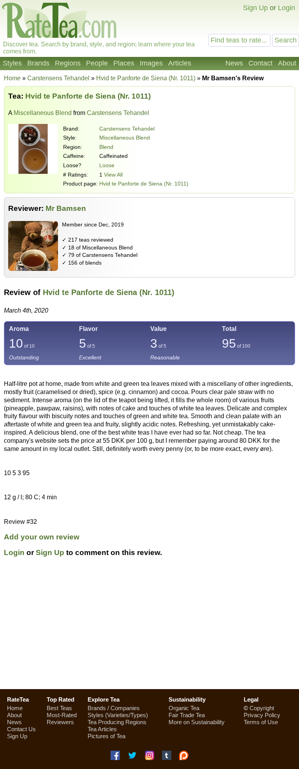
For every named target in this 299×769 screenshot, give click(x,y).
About (287, 63)
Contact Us (21, 729)
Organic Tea (184, 708)
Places (123, 63)
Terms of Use (261, 722)
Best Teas (59, 708)
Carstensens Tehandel (127, 129)
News (234, 63)
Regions (68, 63)
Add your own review (41, 537)
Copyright (262, 708)
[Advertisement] (149, 627)
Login (286, 8)
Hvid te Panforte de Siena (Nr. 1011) (143, 183)
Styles (12, 63)
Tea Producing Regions (117, 722)
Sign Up (255, 8)
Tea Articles (102, 729)
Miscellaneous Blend (43, 113)
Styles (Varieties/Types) (118, 715)
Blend (106, 147)
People (97, 63)
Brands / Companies (114, 708)
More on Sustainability (197, 722)
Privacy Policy (262, 715)
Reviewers (60, 722)
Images (151, 63)
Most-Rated (62, 715)
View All (113, 174)
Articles (179, 63)
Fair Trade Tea (187, 715)
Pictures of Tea (106, 736)
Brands (38, 63)
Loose (106, 165)
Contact (260, 63)
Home (12, 78)
